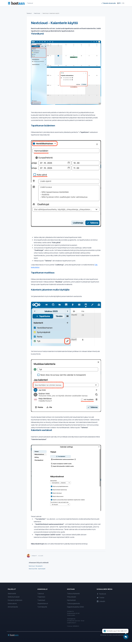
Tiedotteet (41, 600)
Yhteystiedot (71, 597)
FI (120, 3)
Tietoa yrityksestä (73, 593)
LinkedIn (102, 601)
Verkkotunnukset (13, 597)
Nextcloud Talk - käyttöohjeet (37, 568)
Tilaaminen (41, 597)
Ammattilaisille (13, 607)
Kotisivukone (12, 603)
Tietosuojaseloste (73, 603)
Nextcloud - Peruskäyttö (35, 566)
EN (123, 3)
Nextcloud (37, 13)
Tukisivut (30, 3)
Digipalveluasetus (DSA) (75, 607)
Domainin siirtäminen (15, 600)
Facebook (102, 594)
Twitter (101, 598)
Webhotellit (12, 593)
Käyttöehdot (71, 600)
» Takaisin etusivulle (108, 3)
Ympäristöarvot (42, 603)
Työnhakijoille (42, 607)
